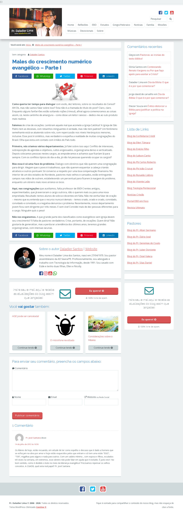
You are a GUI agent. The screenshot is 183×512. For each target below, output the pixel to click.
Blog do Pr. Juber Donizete (141, 249)
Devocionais (86, 30)
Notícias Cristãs (135, 194)
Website (91, 249)
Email (53, 397)
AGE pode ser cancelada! (25, 316)
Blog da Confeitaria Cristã (141, 136)
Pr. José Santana (33, 437)
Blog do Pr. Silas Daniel (139, 262)
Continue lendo (26, 347)
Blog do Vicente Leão (138, 181)
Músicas (71, 30)
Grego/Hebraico (121, 24)
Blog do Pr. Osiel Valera (139, 256)
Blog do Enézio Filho (138, 149)
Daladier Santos (37, 54)
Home (70, 24)
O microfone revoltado (62, 340)
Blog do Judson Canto (139, 155)
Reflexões (83, 24)
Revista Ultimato (136, 207)
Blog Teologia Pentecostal (141, 188)
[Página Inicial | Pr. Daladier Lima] (35, 21)
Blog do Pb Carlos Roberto (141, 162)
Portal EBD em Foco (137, 201)
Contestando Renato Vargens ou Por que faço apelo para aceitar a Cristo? (146, 70)
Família (150, 24)
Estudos (104, 24)
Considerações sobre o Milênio (100, 338)
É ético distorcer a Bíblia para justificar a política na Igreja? (148, 110)
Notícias (138, 24)
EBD (94, 24)
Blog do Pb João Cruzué (140, 168)
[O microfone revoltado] (65, 324)
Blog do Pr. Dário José (139, 236)
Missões (162, 24)
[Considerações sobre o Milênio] (103, 322)
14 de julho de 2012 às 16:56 (26, 444)
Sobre (100, 30)
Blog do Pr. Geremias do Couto (143, 243)
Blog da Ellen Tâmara (138, 142)
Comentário (21, 368)
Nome (17, 397)
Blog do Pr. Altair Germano (141, 230)
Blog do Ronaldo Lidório (140, 175)
